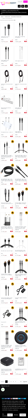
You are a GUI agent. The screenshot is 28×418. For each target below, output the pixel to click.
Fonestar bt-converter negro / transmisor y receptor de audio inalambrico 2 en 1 (21, 346)
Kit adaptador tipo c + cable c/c (7, 132)
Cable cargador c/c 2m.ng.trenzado (18, 108)
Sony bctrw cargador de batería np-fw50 (21, 298)
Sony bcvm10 (3, 322)
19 (20, 381)
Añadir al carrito (7, 44)
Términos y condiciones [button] (13, 409)
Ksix (16, 158)
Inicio (2, 16)
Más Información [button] (4, 414)
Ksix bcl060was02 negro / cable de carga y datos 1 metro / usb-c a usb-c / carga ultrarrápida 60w (21, 180)
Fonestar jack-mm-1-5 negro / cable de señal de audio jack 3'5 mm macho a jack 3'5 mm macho (7, 156)
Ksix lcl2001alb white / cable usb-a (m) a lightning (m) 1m (20, 251)
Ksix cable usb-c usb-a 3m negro (7, 250)
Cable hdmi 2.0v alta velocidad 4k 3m (21, 84)
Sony (16, 300)
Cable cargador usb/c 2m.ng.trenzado (5, 61)
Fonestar (3, 158)
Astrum (2, 205)
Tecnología (7, 16)
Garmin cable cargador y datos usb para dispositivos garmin (6, 298)
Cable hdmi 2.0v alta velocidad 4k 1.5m (7, 84)
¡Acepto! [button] (10, 414)
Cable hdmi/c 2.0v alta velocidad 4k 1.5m (5, 37)
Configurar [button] (22, 414)
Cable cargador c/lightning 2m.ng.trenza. (20, 37)
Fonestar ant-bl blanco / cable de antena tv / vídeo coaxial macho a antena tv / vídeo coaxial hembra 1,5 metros (20, 228)
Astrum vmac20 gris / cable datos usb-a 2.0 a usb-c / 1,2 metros (20, 322)
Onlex (2, 39)
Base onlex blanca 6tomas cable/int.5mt (6, 108)
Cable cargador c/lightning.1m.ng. (18, 132)
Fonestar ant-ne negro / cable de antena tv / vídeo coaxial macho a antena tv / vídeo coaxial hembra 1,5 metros (6, 346)
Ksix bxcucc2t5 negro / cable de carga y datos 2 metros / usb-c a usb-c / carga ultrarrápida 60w (21, 156)
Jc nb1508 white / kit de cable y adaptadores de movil (21, 369)
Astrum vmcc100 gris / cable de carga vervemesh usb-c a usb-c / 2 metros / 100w (21, 275)
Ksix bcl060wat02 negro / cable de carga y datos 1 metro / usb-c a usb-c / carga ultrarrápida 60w (7, 180)
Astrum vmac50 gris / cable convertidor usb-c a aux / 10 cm (7, 203)
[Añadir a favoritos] (12, 40)
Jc (1, 229)
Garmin (2, 300)
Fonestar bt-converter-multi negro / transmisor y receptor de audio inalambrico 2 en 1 (6, 370)
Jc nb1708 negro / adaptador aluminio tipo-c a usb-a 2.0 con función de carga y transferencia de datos (7, 228)
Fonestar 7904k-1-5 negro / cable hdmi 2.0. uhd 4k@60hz (6, 274)
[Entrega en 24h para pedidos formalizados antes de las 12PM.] (12, 141)
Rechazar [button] (16, 414)
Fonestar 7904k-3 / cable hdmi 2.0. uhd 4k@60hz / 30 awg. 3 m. (20, 203)
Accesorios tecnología (16, 16)
